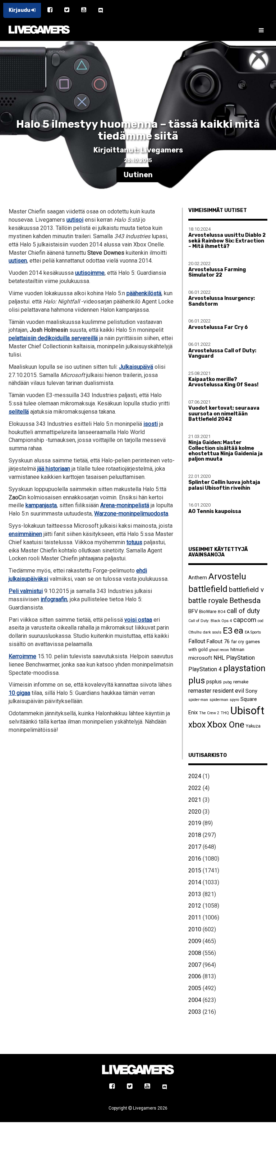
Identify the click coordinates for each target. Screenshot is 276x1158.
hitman (237, 649)
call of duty (243, 611)
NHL (219, 657)
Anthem (197, 577)
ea (238, 630)
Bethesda (245, 600)
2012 (194, 905)
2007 (194, 964)
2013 (194, 894)
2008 (194, 953)
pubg (227, 682)
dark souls (212, 632)
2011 (194, 917)
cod (260, 620)
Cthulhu (195, 632)
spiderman (219, 699)
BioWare (207, 611)
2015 (194, 870)
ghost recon (219, 650)
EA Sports (253, 632)
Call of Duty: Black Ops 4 (210, 620)
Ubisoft (247, 711)
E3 (228, 631)
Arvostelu (227, 576)
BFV (193, 611)
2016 (194, 858)
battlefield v (246, 589)
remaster (199, 690)
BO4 (221, 611)
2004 (194, 1000)
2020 (194, 811)
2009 (194, 941)
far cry (237, 641)
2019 (194, 823)
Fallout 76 (218, 641)
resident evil (228, 690)
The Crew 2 (209, 713)
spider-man (198, 699)
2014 (194, 882)
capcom (244, 619)
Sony (251, 691)
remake (240, 681)
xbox (197, 725)
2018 (194, 835)
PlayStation (240, 657)
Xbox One (225, 724)
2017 (194, 846)
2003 (194, 1011)
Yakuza (253, 726)
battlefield (207, 589)
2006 (194, 976)
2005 (194, 988)
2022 (194, 788)
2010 (194, 929)
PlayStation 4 (205, 669)
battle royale (208, 600)
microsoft (200, 658)
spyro (234, 699)
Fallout (196, 641)
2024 (194, 776)
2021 (194, 799)
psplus (214, 681)
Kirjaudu (20, 10)
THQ (225, 713)
